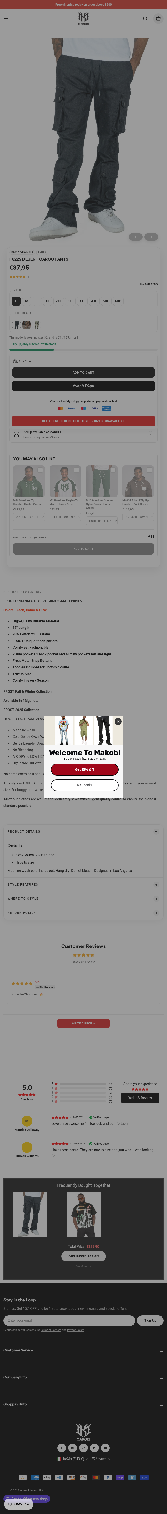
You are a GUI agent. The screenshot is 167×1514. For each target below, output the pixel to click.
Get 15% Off (84, 770)
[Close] (118, 721)
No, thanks (84, 785)
